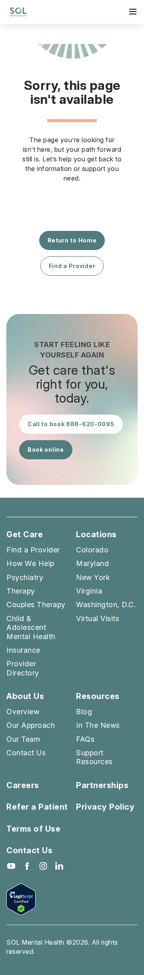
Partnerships (102, 785)
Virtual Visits (97, 618)
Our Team (23, 739)
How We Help (30, 563)
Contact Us (26, 753)
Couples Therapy (36, 604)
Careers (22, 785)
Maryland (92, 563)
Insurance (23, 650)
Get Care (24, 534)
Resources (98, 696)
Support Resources (94, 757)
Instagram (43, 866)
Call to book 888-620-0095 (71, 424)
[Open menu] (133, 11)
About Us (25, 696)
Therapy (20, 591)
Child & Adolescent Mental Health (31, 627)
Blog (84, 711)
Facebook (27, 866)
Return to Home (72, 240)
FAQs (85, 739)
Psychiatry (24, 577)
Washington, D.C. (106, 604)
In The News (98, 725)
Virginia (89, 591)
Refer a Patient (37, 806)
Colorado (92, 550)
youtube (11, 866)
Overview (22, 711)
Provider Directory (22, 668)
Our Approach (30, 725)
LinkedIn (59, 866)
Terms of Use (33, 828)
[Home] (18, 12)
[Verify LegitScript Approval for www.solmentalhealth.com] (72, 899)
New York (93, 577)
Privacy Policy (105, 806)
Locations (96, 534)
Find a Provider (72, 265)
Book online (46, 449)
